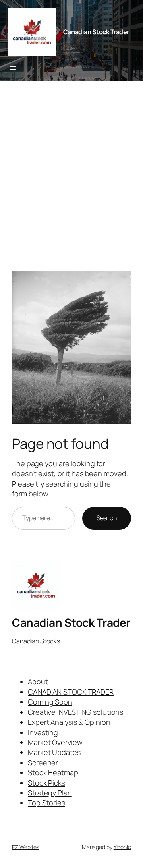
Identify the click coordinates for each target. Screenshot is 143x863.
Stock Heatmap (53, 772)
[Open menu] (12, 68)
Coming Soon (50, 702)
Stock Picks (46, 783)
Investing (43, 732)
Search (107, 518)
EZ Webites (25, 847)
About (38, 681)
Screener (43, 762)
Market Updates (54, 752)
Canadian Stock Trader (96, 31)
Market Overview (55, 742)
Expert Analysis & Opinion (69, 722)
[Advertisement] (71, 179)
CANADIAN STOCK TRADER (71, 692)
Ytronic (122, 847)
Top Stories (46, 802)
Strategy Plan (50, 792)
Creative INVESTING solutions (75, 712)
